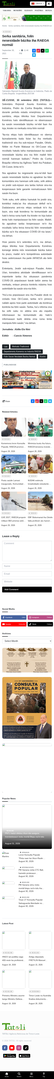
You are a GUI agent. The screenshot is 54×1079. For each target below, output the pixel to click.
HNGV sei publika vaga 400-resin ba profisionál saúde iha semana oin (13, 959)
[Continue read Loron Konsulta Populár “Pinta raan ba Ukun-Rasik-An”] (8, 858)
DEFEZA (48, 10)
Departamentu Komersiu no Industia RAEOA (22, 351)
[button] (6, 1075)
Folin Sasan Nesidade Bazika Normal (19, 356)
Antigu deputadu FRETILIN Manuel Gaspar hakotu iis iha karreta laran (38, 959)
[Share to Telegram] (34, 55)
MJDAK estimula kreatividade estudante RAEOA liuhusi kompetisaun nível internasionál (38, 482)
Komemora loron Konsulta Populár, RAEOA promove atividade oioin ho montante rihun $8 (13, 445)
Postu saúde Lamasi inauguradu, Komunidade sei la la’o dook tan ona (12, 482)
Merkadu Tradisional (20, 346)
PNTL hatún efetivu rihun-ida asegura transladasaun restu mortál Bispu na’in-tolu (24, 835)
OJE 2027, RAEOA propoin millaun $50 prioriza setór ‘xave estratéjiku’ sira (13, 519)
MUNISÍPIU (17, 10)
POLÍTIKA (39, 10)
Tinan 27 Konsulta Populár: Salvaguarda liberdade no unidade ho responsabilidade (32, 902)
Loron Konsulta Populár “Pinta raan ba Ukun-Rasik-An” (31, 857)
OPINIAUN (25, 852)
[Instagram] (38, 51)
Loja (5, 346)
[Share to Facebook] (34, 51)
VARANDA (7, 10)
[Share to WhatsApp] (47, 51)
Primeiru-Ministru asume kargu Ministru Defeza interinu (13, 997)
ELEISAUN (28, 10)
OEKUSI (8, 31)
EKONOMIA (36, 991)
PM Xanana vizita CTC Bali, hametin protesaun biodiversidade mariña (31, 872)
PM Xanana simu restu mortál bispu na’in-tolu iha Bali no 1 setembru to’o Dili (31, 887)
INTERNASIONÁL (28, 867)
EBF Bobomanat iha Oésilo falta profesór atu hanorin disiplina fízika (40, 519)
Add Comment (11, 589)
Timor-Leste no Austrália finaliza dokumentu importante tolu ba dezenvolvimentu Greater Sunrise (40, 997)
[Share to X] (42, 51)
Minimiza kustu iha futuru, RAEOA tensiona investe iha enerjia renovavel (39, 445)
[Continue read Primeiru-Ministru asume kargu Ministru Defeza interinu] (13, 979)
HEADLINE (10, 831)
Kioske (43, 356)
